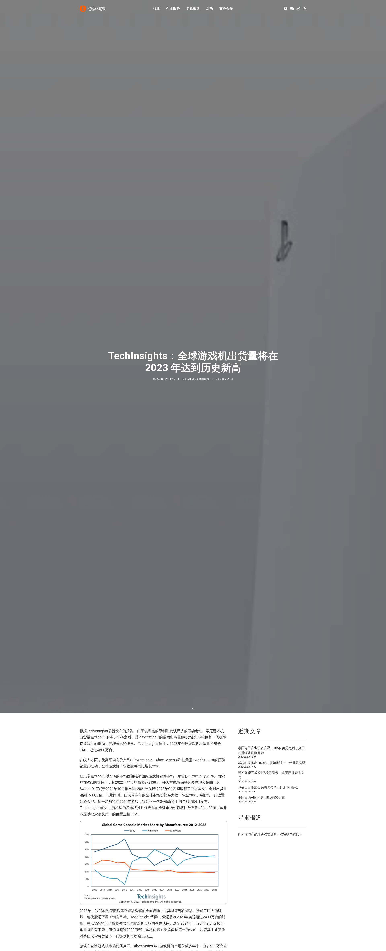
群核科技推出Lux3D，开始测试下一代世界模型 (271, 763)
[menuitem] (156, 8)
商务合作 (226, 8)
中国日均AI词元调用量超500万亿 (261, 797)
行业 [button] (156, 8)
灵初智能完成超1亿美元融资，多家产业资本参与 (271, 775)
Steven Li (226, 379)
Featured (191, 379)
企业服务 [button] (173, 8)
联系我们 (292, 834)
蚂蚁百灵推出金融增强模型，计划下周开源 (268, 787)
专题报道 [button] (193, 8)
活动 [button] (209, 8)
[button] (285, 8)
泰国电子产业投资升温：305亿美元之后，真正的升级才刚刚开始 (271, 750)
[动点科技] (92, 8)
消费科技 (204, 379)
